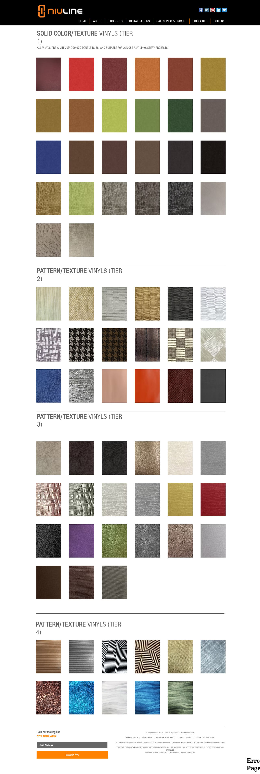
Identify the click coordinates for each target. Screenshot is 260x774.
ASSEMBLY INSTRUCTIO (203, 737)
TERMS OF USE (146, 737)
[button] (48, 74)
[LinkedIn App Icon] (218, 10)
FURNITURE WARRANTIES (164, 737)
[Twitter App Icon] (224, 10)
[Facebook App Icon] (201, 10)
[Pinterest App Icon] (212, 10)
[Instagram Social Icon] (207, 10)
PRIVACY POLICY (132, 737)
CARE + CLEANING (184, 737)
